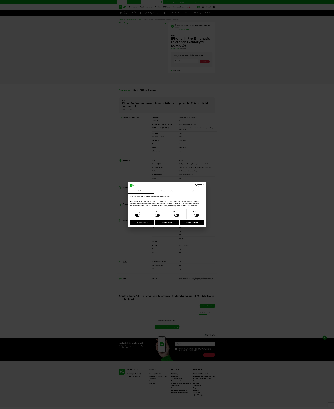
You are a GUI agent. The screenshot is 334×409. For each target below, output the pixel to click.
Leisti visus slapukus (192, 222)
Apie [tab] (193, 191)
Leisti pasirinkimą (167, 222)
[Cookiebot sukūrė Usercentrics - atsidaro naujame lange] (196, 185)
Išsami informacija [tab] (167, 191)
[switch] (157, 215)
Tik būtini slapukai (142, 222)
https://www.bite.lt (136, 201)
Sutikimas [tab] (141, 191)
